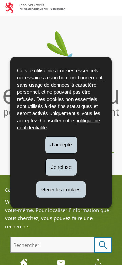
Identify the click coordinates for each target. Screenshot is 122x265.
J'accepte (61, 144)
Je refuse (61, 167)
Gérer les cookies (61, 189)
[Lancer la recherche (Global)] (103, 245)
